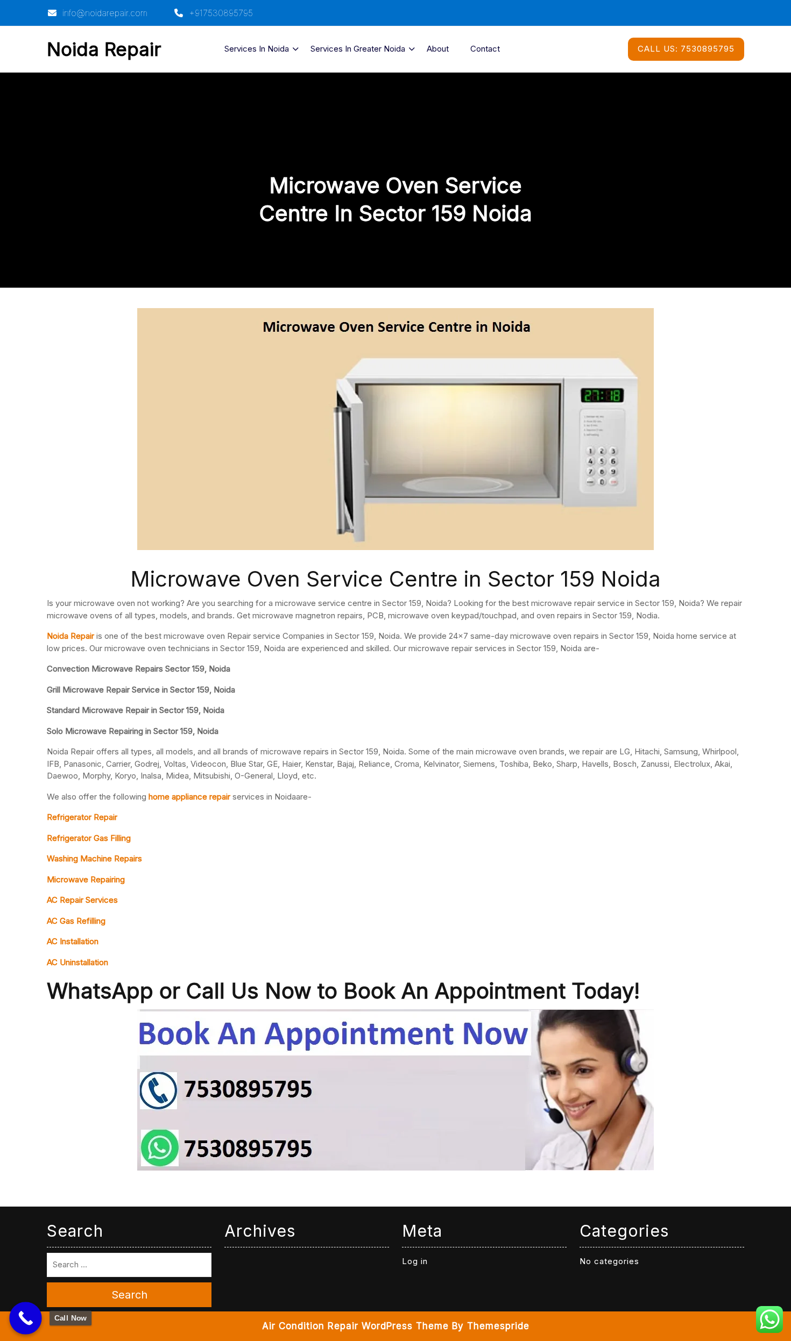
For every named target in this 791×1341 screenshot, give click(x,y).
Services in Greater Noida (357, 49)
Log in (415, 1261)
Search (129, 1294)
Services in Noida (256, 49)
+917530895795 (219, 13)
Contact (485, 49)
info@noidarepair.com (103, 13)
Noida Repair (104, 49)
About (438, 49)
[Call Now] (25, 1318)
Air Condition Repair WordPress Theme (355, 1326)
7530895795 (686, 49)
